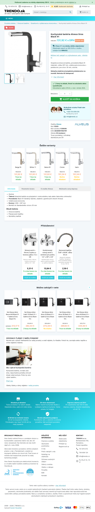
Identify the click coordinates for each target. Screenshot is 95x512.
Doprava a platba (47, 441)
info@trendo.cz (25, 6)
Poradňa (44, 470)
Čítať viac (9, 381)
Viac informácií (58, 77)
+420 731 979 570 (72, 112)
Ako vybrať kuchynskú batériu (18, 368)
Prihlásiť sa (62, 444)
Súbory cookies (46, 464)
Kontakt (44, 475)
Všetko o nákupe (47, 467)
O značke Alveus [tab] (47, 189)
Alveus (58, 124)
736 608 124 (83, 452)
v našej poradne (33, 385)
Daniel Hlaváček (16, 508)
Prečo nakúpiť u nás (48, 451)
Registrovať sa (64, 446)
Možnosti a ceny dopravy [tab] (68, 189)
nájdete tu (72, 2)
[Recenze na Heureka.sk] (30, 473)
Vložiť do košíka (69, 99)
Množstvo (54, 94)
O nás (43, 449)
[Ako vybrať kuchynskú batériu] (19, 355)
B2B (42, 473)
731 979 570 (11, 6)
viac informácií (60, 485)
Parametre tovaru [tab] (28, 189)
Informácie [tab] (11, 189)
